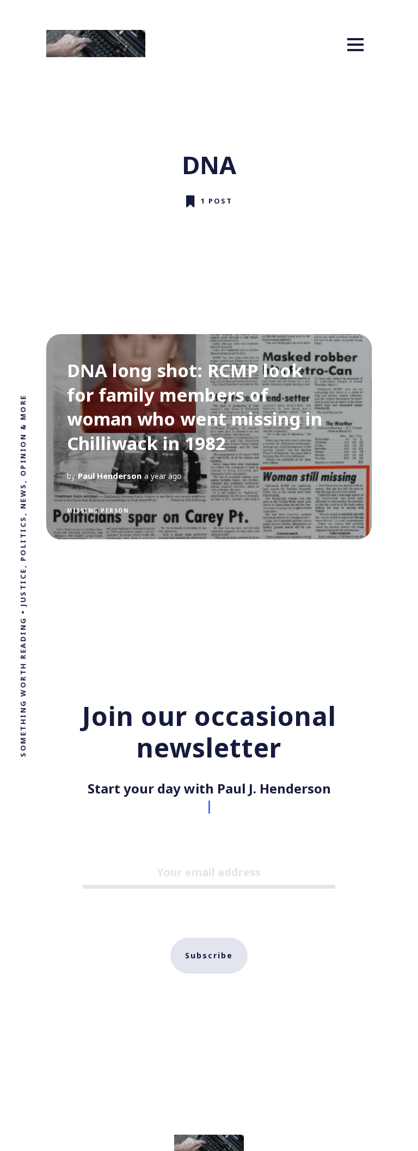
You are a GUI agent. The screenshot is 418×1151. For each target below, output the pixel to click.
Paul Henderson (110, 475)
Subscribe (209, 955)
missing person (97, 510)
